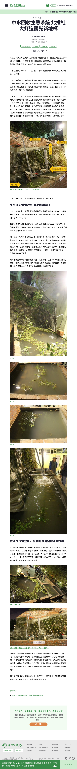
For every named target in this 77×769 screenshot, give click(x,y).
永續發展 (44, 46)
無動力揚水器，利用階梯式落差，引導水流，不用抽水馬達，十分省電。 (29, 648)
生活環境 (35, 46)
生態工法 (53, 46)
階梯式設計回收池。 (15, 604)
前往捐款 (38, 724)
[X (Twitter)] (70, 758)
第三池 (12, 444)
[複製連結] (47, 51)
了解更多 (55, 764)
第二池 (12, 401)
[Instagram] (73, 758)
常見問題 (55, 748)
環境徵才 (29, 745)
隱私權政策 (42, 750)
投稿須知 (29, 750)
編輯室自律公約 (31, 748)
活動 (40, 745)
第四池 (12, 535)
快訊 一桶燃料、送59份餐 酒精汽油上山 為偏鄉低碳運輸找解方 (49, 11)
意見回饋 (67, 750)
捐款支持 (69, 5)
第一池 (12, 358)
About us (68, 745)
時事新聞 (35, 36)
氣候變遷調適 (26, 46)
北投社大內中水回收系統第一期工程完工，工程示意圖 (24, 189)
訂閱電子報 (61, 5)
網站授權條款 (43, 748)
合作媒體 (67, 748)
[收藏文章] (30, 51)
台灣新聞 (42, 36)
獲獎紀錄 (55, 750)
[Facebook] (66, 758)
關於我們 (55, 745)
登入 (53, 5)
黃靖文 (43, 39)
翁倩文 (38, 39)
